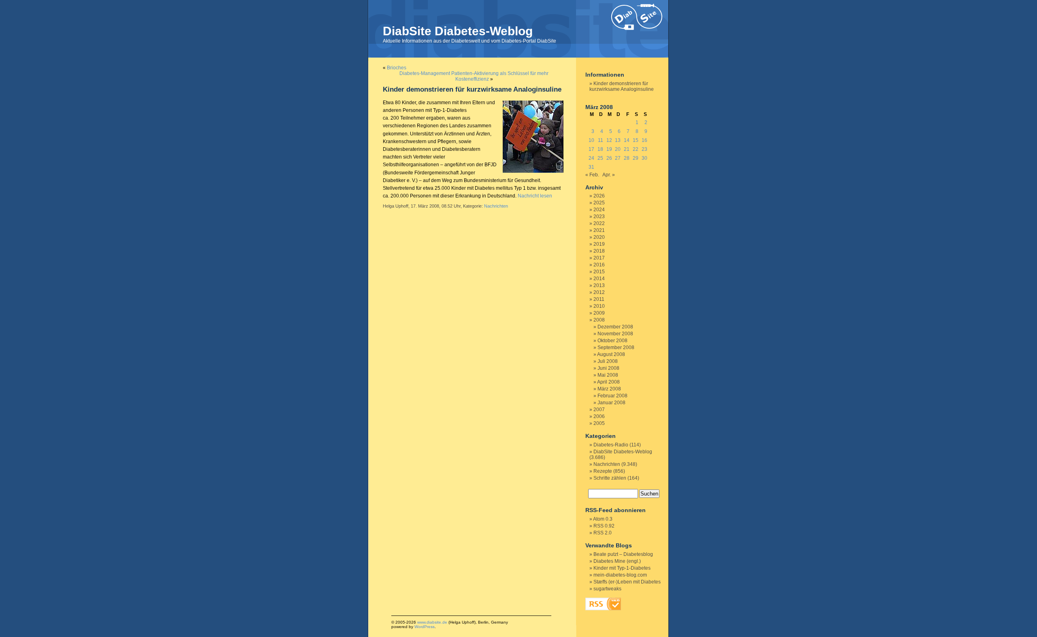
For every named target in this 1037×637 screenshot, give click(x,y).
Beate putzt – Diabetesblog (623, 554)
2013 (599, 285)
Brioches (396, 68)
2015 (599, 272)
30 (644, 158)
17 (591, 149)
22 (635, 149)
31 (591, 167)
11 (600, 140)
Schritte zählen (609, 478)
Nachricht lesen (535, 196)
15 (635, 140)
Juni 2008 (608, 368)
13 (618, 140)
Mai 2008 (607, 375)
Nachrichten (496, 206)
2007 (599, 409)
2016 (599, 265)
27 (618, 158)
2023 (599, 216)
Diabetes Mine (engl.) (617, 561)
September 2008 (615, 347)
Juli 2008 (607, 361)
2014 (599, 278)
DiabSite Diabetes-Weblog (458, 31)
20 (618, 149)
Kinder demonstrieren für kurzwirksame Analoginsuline (472, 89)
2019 (599, 244)
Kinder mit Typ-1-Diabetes (622, 568)
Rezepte (602, 471)
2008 (599, 320)
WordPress (424, 626)
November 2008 (615, 334)
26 (609, 158)
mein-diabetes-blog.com (620, 575)
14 (626, 140)
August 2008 (611, 354)
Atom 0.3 (602, 519)
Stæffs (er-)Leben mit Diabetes (627, 582)
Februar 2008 (612, 396)
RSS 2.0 (602, 533)
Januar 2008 (611, 402)
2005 (599, 423)
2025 (599, 203)
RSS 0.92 (604, 526)
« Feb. (592, 175)
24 (591, 158)
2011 (598, 299)
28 (626, 158)
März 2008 (609, 389)
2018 (599, 251)
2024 (599, 209)
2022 (599, 223)
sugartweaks (607, 589)
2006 (599, 416)
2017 (599, 258)
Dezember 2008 (615, 327)
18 (600, 149)
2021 (599, 230)
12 (609, 140)
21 (626, 149)
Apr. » (608, 175)
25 (600, 158)
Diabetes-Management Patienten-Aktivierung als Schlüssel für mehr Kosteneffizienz (473, 76)
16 (644, 140)
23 (644, 149)
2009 (599, 313)
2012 (599, 292)
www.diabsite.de (432, 622)
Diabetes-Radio (610, 445)
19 (609, 149)
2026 (599, 196)
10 (591, 140)
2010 (599, 306)
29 (635, 158)
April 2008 (608, 382)
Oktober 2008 (612, 340)
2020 (599, 237)
